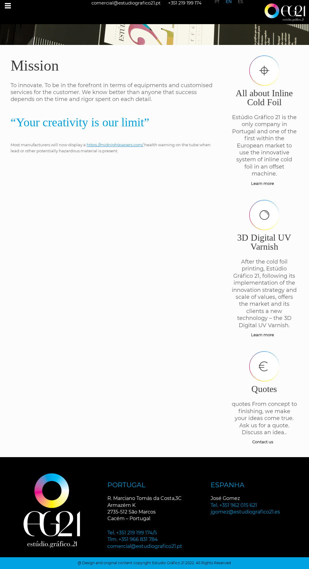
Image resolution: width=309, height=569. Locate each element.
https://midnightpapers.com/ (115, 144)
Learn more (263, 183)
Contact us (263, 441)
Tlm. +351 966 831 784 (132, 539)
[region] (154, 29)
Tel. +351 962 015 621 (234, 505)
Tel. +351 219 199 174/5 (132, 533)
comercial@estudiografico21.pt (144, 546)
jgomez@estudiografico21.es (245, 512)
